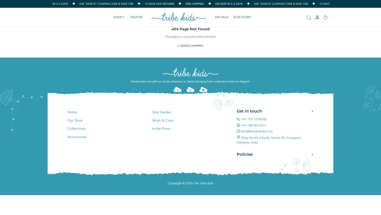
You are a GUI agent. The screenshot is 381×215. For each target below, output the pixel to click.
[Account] (317, 17)
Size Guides (161, 112)
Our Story (75, 120)
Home (72, 112)
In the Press (161, 128)
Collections (76, 128)
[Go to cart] (325, 17)
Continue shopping (190, 45)
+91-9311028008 (253, 119)
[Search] (309, 18)
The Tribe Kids (203, 183)
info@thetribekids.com (256, 131)
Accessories (77, 137)
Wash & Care (162, 120)
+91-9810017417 (253, 125)
